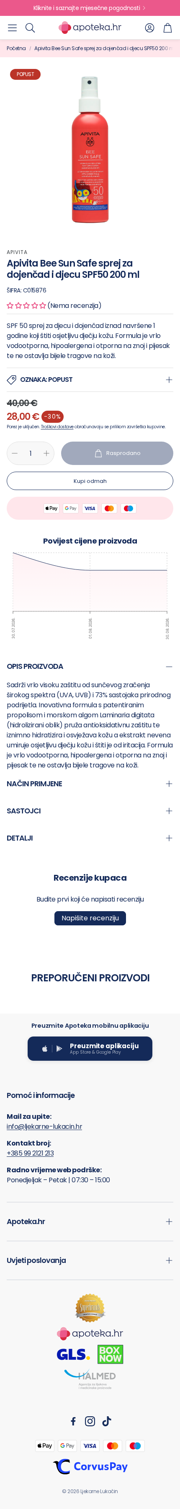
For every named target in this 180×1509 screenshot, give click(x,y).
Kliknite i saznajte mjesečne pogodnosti (86, 8)
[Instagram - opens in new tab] (90, 1421)
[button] (12, 27)
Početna (16, 48)
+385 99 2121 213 (30, 1153)
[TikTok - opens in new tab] (107, 1421)
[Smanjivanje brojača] (14, 453)
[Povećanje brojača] (46, 453)
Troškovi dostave (57, 427)
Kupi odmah (90, 481)
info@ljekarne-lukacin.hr (44, 1126)
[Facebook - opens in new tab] (73, 1421)
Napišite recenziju (90, 918)
